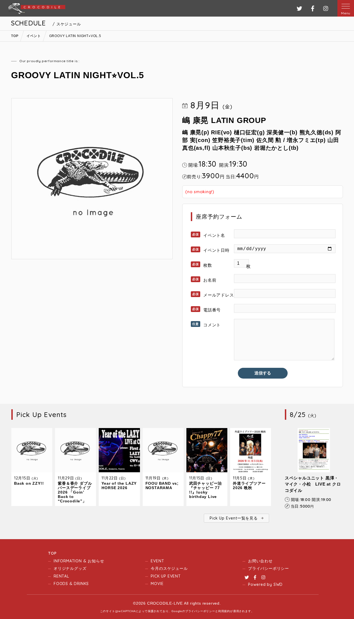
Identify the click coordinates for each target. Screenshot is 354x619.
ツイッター (299, 8)
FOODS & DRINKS (71, 583)
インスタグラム (325, 8)
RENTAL (61, 576)
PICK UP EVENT (166, 576)
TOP (52, 553)
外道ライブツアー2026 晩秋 (249, 485)
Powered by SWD (265, 584)
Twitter (246, 577)
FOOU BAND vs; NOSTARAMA (162, 485)
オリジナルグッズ (70, 568)
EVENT (157, 560)
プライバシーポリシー (268, 568)
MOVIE (157, 583)
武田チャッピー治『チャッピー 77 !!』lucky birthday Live (205, 490)
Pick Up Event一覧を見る (233, 518)
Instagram (263, 577)
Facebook (255, 577)
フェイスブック (312, 8)
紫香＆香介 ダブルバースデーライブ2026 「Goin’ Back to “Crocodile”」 (75, 492)
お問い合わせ (260, 560)
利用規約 (224, 611)
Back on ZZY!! (29, 483)
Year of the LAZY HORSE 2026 (119, 485)
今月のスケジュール (169, 568)
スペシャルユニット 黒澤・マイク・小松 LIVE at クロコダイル (313, 484)
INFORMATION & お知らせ (79, 560)
